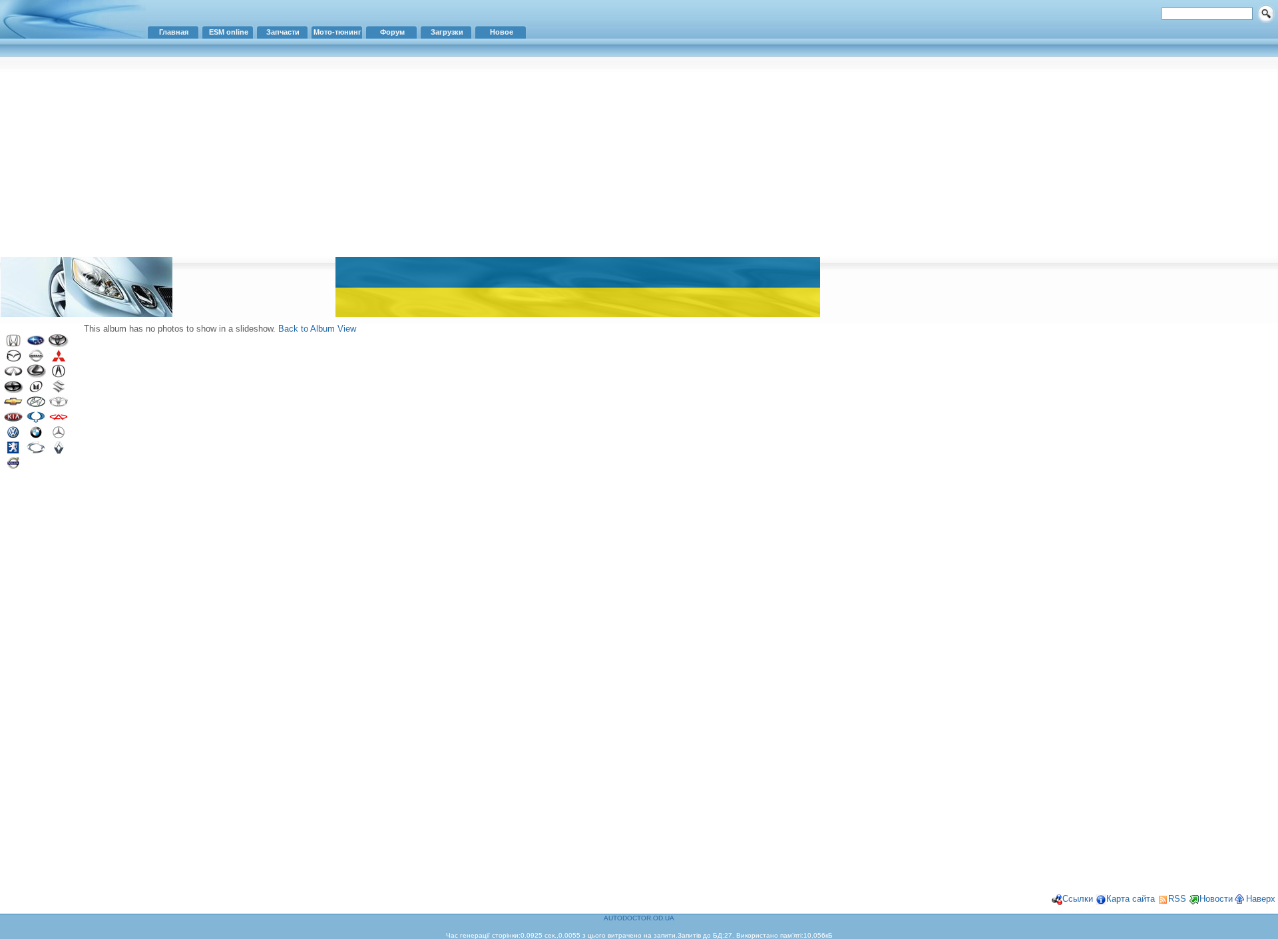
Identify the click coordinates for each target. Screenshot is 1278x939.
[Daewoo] (59, 405)
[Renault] (59, 451)
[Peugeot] (13, 451)
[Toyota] (59, 344)
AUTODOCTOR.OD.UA (639, 918)
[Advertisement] (639, 156)
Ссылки (1077, 899)
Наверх (1260, 899)
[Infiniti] (13, 375)
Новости (1216, 899)
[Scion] (13, 390)
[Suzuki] (59, 390)
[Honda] (13, 344)
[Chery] (59, 421)
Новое (501, 32)
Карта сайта (1130, 899)
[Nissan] (36, 359)
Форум (392, 32)
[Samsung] (36, 451)
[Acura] (59, 375)
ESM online (228, 32)
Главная (173, 32)
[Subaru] (36, 344)
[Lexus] (36, 375)
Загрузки (447, 32)
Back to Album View (317, 329)
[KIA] (13, 421)
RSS (1177, 899)
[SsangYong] (36, 421)
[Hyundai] (36, 405)
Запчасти (283, 32)
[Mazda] (13, 359)
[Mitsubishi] (59, 359)
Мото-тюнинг (337, 32)
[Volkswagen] (13, 436)
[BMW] (36, 436)
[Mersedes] (59, 436)
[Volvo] (13, 466)
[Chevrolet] (13, 405)
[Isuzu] (36, 390)
